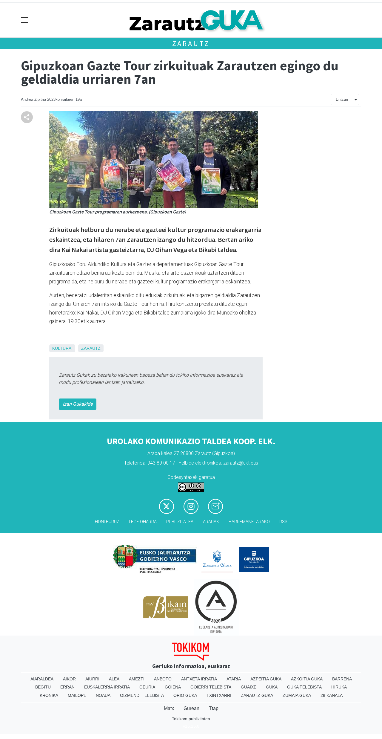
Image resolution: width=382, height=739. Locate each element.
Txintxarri (219, 695)
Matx (169, 708)
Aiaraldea (41, 679)
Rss (283, 521)
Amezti (136, 679)
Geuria (147, 687)
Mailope (77, 695)
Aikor (69, 679)
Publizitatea (179, 521)
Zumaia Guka (297, 695)
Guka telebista (304, 687)
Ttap (213, 708)
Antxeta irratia (199, 679)
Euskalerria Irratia (107, 687)
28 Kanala (332, 695)
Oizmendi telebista (142, 695)
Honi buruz (107, 521)
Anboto (163, 679)
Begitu (43, 687)
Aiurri (92, 679)
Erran (67, 687)
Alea (114, 679)
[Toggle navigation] (24, 20)
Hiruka (339, 687)
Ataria (234, 679)
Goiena (173, 687)
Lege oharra (143, 521)
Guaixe (248, 687)
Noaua (103, 695)
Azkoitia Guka (307, 679)
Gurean (191, 708)
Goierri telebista (210, 687)
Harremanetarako (249, 521)
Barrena (342, 679)
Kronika (49, 695)
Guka (272, 687)
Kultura (61, 348)
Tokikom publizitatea (191, 718)
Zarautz (191, 43)
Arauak (211, 521)
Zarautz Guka (257, 695)
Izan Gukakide (78, 404)
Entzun (342, 99)
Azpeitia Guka (265, 679)
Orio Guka (185, 695)
